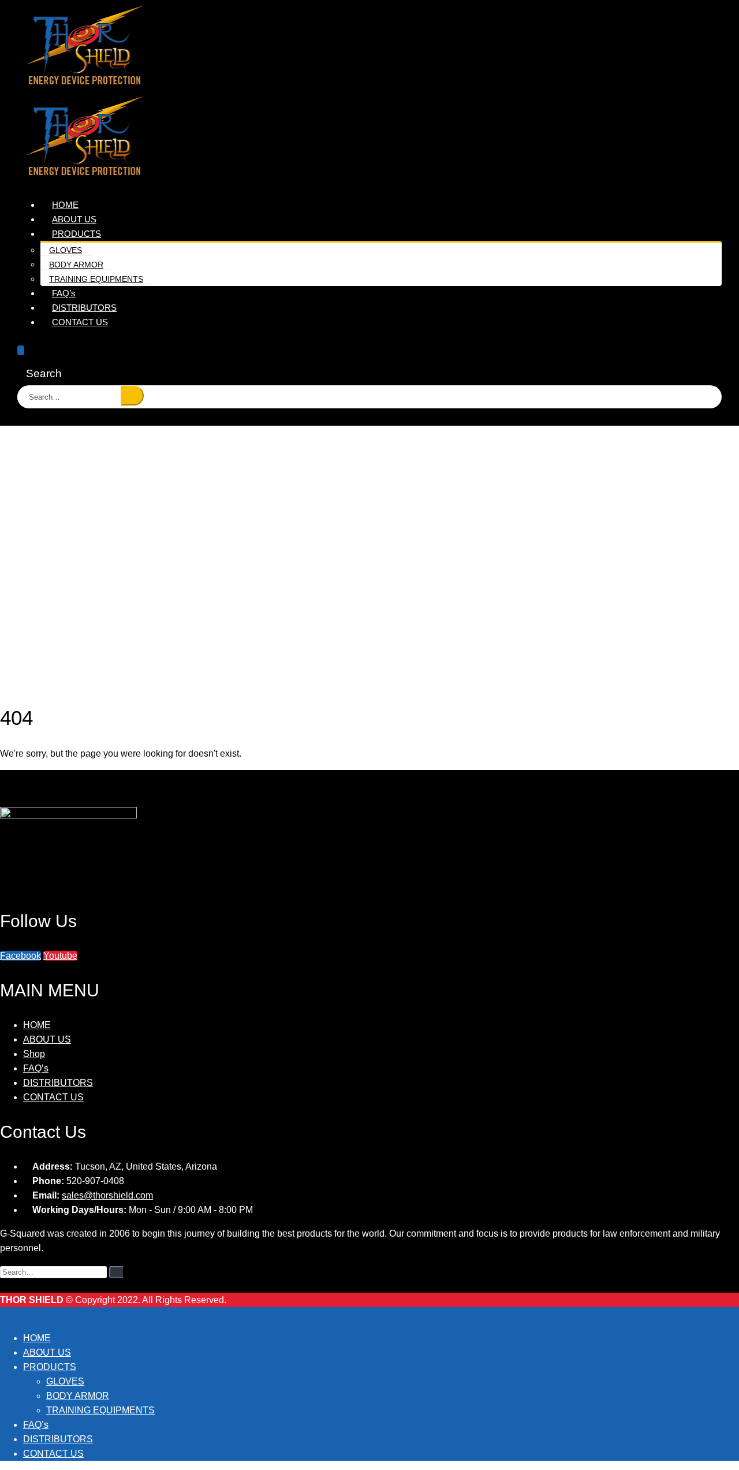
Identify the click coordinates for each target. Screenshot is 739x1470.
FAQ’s (35, 1068)
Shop (34, 1054)
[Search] (132, 395)
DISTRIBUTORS (58, 1083)
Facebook (20, 956)
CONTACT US (80, 322)
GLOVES (65, 250)
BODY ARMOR (76, 264)
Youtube (60, 956)
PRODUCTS (76, 234)
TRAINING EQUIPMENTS (96, 279)
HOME (37, 1025)
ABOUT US (47, 1039)
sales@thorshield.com (107, 1195)
